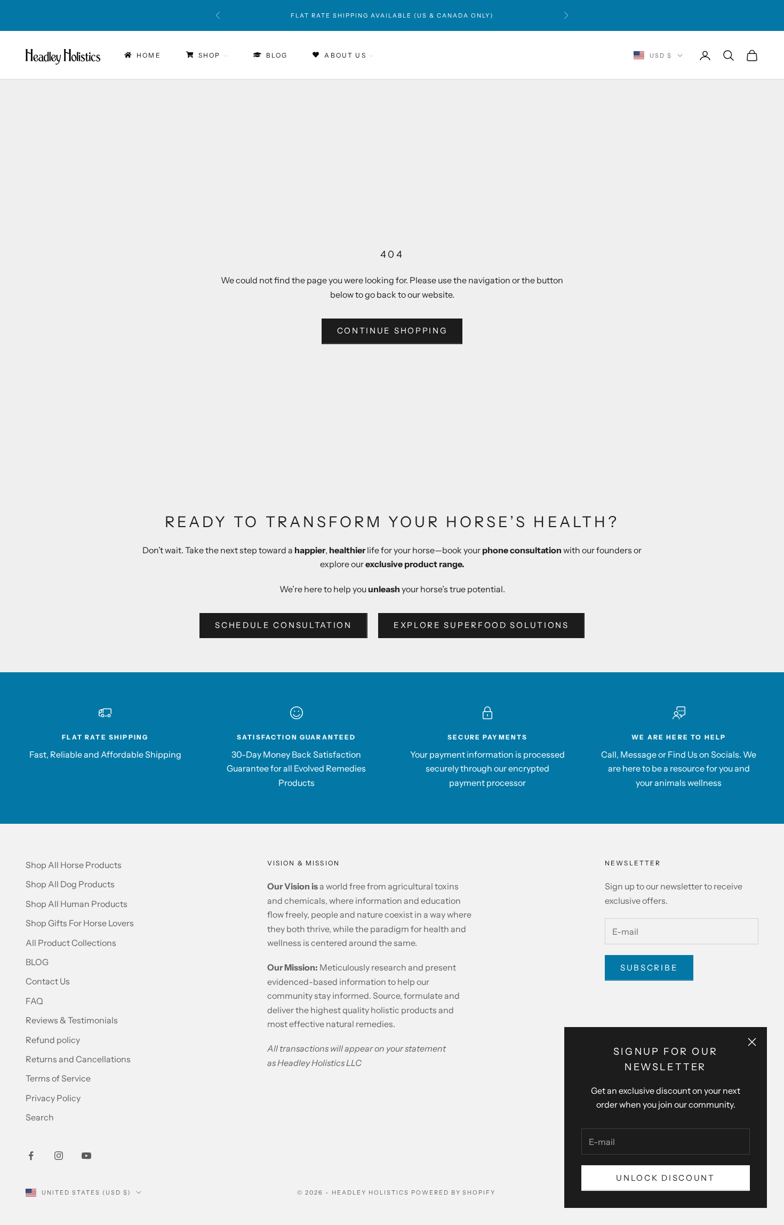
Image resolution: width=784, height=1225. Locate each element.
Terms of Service (58, 1078)
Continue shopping (392, 330)
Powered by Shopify (453, 1192)
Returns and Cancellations (78, 1059)
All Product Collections (71, 942)
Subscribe (649, 967)
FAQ (34, 1001)
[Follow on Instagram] (58, 1155)
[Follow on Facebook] (31, 1155)
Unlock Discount (665, 1178)
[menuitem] (142, 55)
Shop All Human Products (76, 903)
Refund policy (53, 1040)
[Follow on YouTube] (86, 1155)
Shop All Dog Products (70, 884)
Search (40, 1117)
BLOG (37, 962)
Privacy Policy (53, 1098)
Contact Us (48, 981)
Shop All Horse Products (74, 865)
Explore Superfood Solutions (481, 625)
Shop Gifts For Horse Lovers (80, 923)
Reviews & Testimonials (72, 1020)
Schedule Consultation (283, 625)
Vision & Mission (303, 863)
